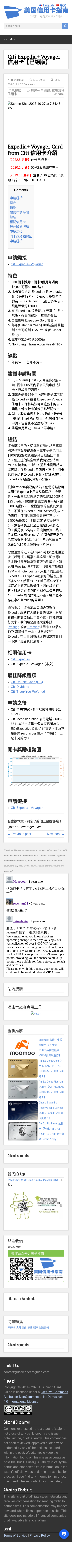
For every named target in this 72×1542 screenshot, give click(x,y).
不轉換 (11, 1327)
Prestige (13, 627)
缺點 (13, 207)
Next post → (55, 834)
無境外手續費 (40, 90)
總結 (13, 217)
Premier (33, 627)
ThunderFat (17, 80)
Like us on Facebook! (21, 1298)
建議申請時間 (19, 212)
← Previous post (19, 834)
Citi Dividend (20, 686)
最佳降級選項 (19, 226)
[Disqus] (36, 924)
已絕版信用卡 (14, 92)
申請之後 (16, 231)
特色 (13, 203)
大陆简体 (21, 1327)
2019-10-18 (39, 80)
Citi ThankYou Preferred (28, 691)
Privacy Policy (40, 1535)
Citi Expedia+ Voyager (27, 264)
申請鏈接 (16, 198)
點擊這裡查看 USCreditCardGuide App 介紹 (33, 1179)
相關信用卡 (18, 222)
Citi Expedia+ (20, 659)
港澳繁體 (32, 1327)
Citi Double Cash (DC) (27, 682)
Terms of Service (15, 1535)
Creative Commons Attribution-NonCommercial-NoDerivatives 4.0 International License (36, 1396)
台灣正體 (44, 1327)
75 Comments (27, 84)
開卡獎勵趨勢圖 (21, 236)
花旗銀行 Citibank (58, 92)
